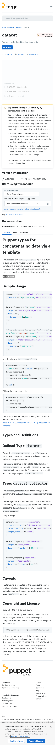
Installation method (11, 190)
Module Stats (9, 83)
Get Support (6, 698)
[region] (27, 734)
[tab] (7, 232)
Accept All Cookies (36, 741)
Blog (37, 690)
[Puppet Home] (17, 676)
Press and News (41, 696)
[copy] (48, 203)
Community (40, 688)
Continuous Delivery (9, 685)
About (38, 685)
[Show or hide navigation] (51, 6)
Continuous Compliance (10, 688)
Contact (38, 699)
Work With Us (41, 693)
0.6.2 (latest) (8, 178)
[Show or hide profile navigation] (46, 5)
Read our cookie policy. (20, 736)
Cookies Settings (16, 741)
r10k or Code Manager (15, 194)
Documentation (7, 703)
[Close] (51, 726)
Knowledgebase (7, 700)
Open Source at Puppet (10, 706)
